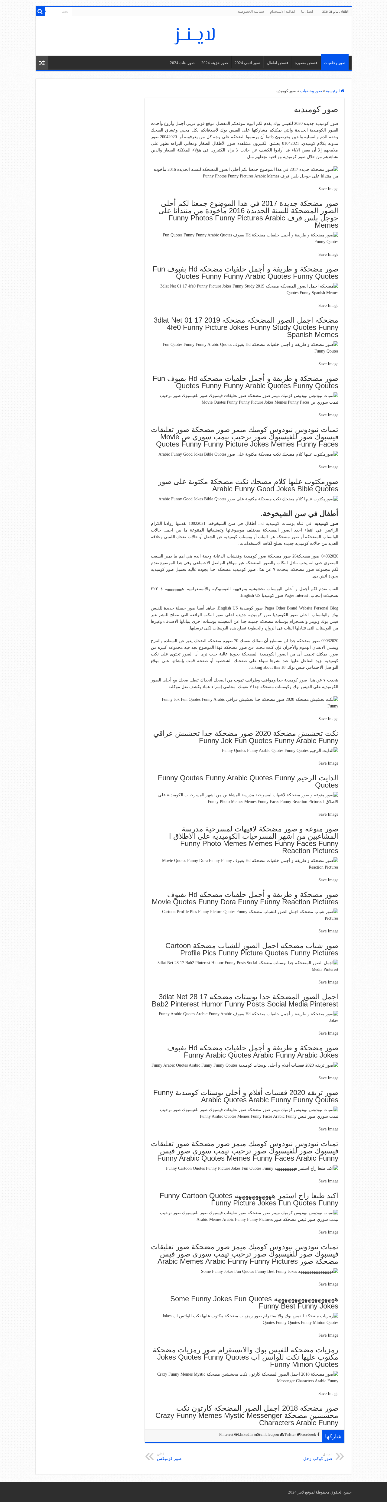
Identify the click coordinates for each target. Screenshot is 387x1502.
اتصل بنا (307, 11)
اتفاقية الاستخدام (282, 11)
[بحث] (40, 11)
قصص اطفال (277, 62)
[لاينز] (193, 35)
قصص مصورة (306, 62)
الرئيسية (333, 91)
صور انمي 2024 (247, 62)
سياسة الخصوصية (250, 11)
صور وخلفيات (335, 62)
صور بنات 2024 (182, 62)
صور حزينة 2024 (214, 62)
